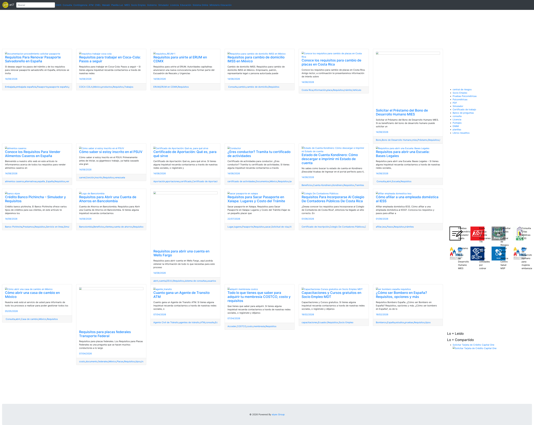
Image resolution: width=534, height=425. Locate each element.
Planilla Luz (117, 5)
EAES (58, 5)
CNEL (98, 5)
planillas (457, 129)
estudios (399, 322)
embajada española (26, 86)
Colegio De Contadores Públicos (347, 226)
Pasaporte (42, 86)
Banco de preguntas (463, 112)
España (50, 181)
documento (92, 361)
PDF (455, 102)
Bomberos (381, 322)
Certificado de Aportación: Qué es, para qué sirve (185, 154)
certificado (186, 181)
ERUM (156, 86)
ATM (91, 5)
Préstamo (423, 140)
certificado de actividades (241, 181)
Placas (120, 361)
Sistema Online (200, 5)
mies (414, 140)
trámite (348, 90)
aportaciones (173, 181)
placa (329, 90)
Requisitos (118, 86)
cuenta (162, 280)
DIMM (456, 126)
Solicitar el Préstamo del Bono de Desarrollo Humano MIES (402, 112)
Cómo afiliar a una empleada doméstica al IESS (407, 199)
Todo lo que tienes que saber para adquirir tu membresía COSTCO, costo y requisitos (259, 297)
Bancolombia (86, 226)
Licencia (174, 5)
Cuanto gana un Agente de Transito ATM (181, 295)
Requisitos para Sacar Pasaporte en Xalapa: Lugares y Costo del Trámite (256, 199)
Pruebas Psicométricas (465, 96)
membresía (259, 326)
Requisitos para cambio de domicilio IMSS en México (256, 59)
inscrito (98, 177)
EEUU (169, 280)
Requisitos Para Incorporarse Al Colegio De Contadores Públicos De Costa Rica (333, 199)
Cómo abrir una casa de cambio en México (32, 295)
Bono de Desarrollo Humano (397, 140)
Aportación (159, 181)
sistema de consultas (196, 280)
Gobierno (152, 5)
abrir (388, 181)
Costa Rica (307, 90)
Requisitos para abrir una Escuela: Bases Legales (403, 154)
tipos (138, 361)
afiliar (379, 226)
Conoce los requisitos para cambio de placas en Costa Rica (331, 62)
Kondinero (337, 185)
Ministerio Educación (221, 5)
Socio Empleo (138, 5)
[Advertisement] (83, 29)
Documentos (262, 181)
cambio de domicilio (257, 86)
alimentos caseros (14, 181)
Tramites (359, 185)
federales (103, 361)
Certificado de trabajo (464, 109)
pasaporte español (58, 86)
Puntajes (457, 122)
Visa (291, 226)
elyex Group (278, 414)
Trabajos (128, 86)
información (320, 90)
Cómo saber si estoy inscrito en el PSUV (110, 152)
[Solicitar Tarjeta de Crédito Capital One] (474, 348)
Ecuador (322, 322)
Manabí (106, 5)
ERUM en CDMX (168, 86)
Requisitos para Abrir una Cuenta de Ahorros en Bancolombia (107, 199)
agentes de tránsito (189, 322)
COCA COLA (86, 86)
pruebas (409, 322)
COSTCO (241, 326)
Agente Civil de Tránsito (166, 322)
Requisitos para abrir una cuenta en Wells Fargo (181, 253)
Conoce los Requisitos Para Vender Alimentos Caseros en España (32, 154)
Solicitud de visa (280, 226)
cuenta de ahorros (123, 226)
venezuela (119, 177)
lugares (238, 226)
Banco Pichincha (13, 226)
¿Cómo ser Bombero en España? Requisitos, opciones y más (401, 295)
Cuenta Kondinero (322, 185)
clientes (109, 226)
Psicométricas (460, 99)
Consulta (67, 5)
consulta (210, 322)
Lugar (230, 226)
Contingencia (80, 5)
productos (106, 86)
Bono (378, 140)
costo (82, 361)
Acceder (232, 326)
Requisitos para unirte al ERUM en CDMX (180, 59)
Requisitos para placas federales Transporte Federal (105, 334)
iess (384, 226)
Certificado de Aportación (206, 181)
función (90, 177)
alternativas (31, 181)
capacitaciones (309, 322)
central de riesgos (462, 89)
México (97, 86)
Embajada (10, 86)
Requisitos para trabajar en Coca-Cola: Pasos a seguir (110, 59)
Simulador (163, 5)
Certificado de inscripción (315, 226)
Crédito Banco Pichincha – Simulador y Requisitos (35, 199)
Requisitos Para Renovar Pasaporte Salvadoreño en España (33, 59)
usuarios (211, 280)
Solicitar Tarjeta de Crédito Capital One (473, 344)
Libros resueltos (461, 132)
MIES (127, 5)
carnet (82, 177)
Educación (185, 5)
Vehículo (356, 90)
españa (41, 181)
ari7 (11, 4)
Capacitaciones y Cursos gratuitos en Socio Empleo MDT (331, 295)
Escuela (396, 181)
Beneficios (307, 185)
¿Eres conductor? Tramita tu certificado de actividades (259, 154)
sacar (268, 226)
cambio (242, 86)
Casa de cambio (29, 319)
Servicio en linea (54, 226)
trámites (409, 226)
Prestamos (28, 226)
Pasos (390, 226)
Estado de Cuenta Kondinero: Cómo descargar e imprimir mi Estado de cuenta (330, 159)
